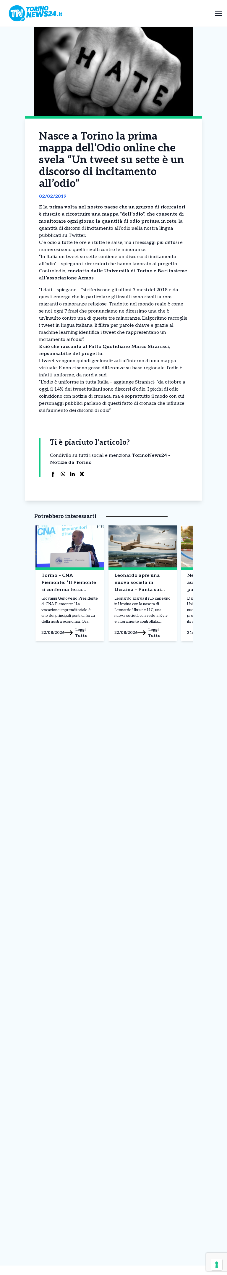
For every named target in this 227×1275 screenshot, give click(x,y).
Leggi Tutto (81, 632)
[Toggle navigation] (218, 13)
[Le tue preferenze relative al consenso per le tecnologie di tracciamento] (216, 1264)
